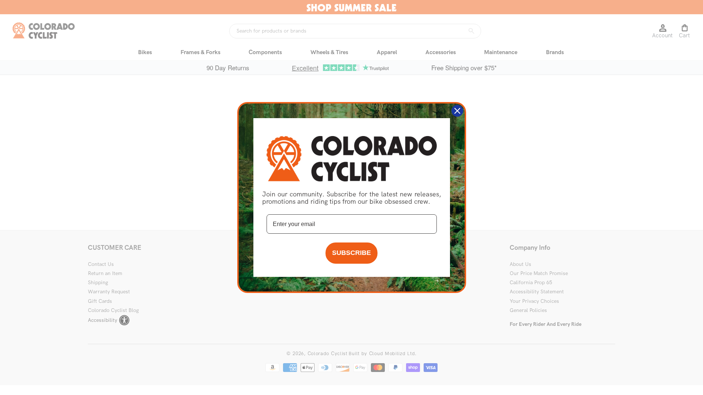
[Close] (457, 111)
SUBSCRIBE (351, 252)
